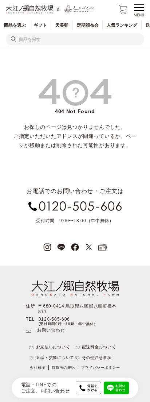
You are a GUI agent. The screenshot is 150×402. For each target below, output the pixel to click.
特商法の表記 (63, 368)
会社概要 (38, 368)
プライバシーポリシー (100, 368)
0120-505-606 (54, 319)
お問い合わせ (51, 330)
